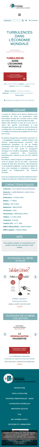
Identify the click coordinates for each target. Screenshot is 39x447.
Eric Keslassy (10, 362)
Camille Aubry (14, 304)
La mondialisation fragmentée (19, 356)
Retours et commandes (19, 424)
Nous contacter (19, 393)
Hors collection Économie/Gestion (21, 93)
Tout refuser (19, 443)
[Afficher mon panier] (26, 20)
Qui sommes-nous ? (19, 419)
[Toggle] (19, 14)
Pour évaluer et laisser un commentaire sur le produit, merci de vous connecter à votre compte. (19, 245)
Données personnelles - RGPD (19, 398)
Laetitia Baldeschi (12, 84)
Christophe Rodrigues (26, 362)
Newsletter (19, 388)
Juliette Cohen (30, 84)
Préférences (12, 440)
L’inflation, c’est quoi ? (19, 298)
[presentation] (5, 276)
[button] (15, 64)
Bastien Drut (19, 86)
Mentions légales (19, 408)
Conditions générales (19, 403)
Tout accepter (26, 440)
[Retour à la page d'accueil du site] (19, 6)
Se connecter (33, 20)
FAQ (19, 414)
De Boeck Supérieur (24, 91)
